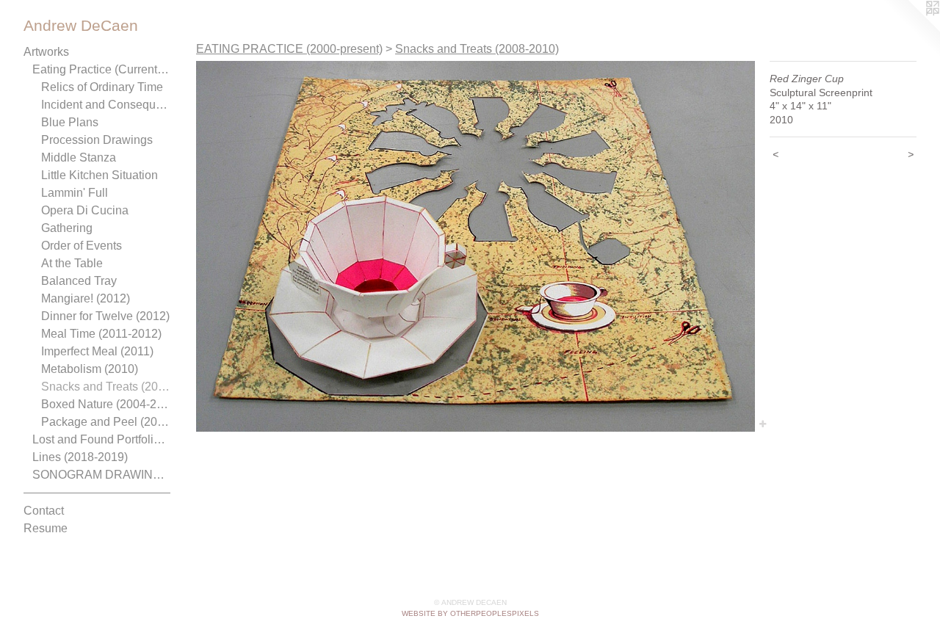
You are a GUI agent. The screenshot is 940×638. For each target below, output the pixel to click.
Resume (46, 528)
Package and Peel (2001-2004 (105, 422)
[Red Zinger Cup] (475, 246)
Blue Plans (69, 122)
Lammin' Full (74, 192)
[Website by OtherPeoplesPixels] (910, 29)
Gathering (67, 228)
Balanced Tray (79, 281)
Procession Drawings (97, 140)
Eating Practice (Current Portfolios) (101, 69)
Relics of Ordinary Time (102, 87)
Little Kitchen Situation (99, 175)
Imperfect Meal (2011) (97, 351)
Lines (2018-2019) (80, 457)
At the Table (72, 263)
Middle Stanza (78, 157)
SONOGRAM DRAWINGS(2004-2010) (101, 474)
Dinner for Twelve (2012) (105, 316)
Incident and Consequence (105, 104)
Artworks (46, 52)
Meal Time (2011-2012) (101, 333)
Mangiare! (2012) (85, 298)
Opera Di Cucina (85, 210)
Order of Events (81, 245)
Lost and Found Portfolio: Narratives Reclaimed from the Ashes (101, 439)
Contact (44, 510)
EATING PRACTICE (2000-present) (289, 49)
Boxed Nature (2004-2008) (105, 404)
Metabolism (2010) (89, 369)
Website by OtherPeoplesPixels (470, 613)
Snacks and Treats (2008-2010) (105, 386)
